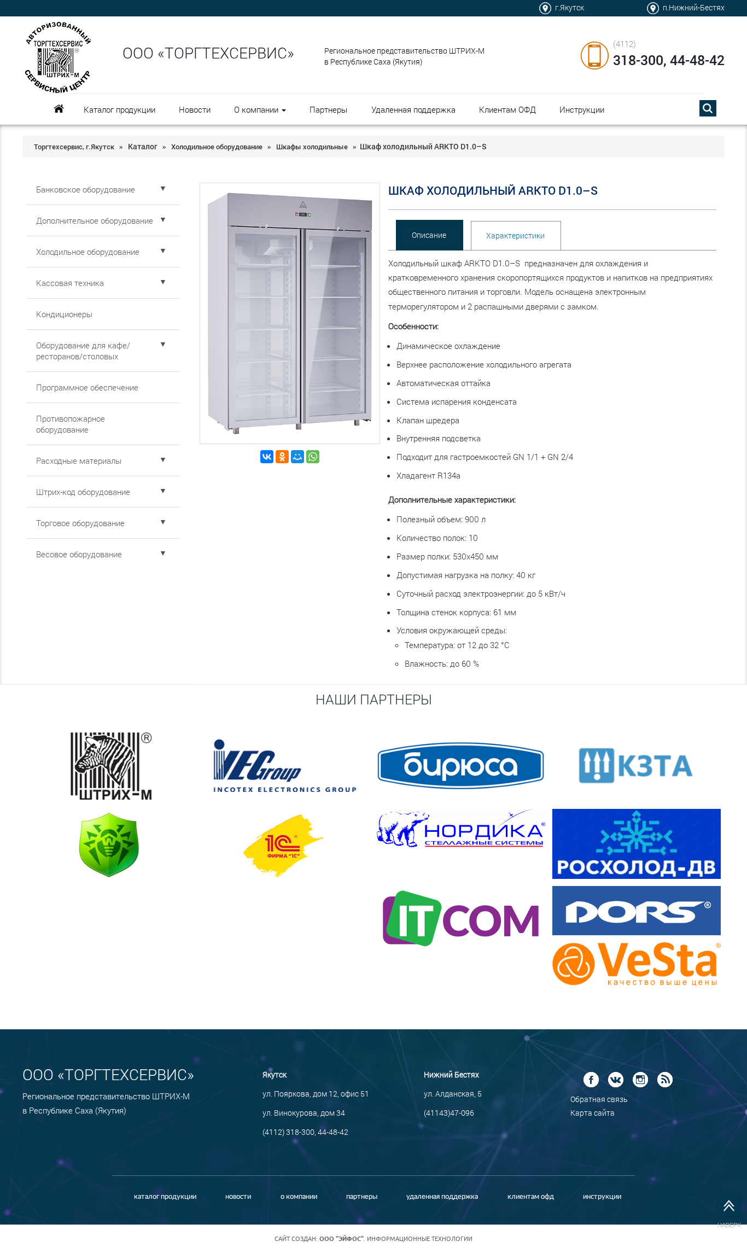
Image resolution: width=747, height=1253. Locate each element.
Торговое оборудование (101, 522)
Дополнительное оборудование (101, 220)
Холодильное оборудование (101, 251)
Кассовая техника (101, 282)
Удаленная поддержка (413, 109)
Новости (195, 109)
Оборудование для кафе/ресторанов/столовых (101, 350)
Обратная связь (599, 1099)
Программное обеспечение (87, 387)
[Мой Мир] (297, 456)
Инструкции (581, 109)
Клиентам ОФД (507, 109)
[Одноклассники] (282, 456)
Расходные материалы (101, 460)
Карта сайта (592, 1113)
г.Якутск (569, 7)
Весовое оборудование (101, 553)
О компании (257, 109)
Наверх (729, 1225)
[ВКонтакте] (266, 456)
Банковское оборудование (101, 189)
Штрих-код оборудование (101, 491)
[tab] (429, 235)
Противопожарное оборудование (70, 424)
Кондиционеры (64, 313)
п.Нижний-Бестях (694, 7)
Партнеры (328, 109)
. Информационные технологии (395, 1238)
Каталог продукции (119, 109)
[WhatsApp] (312, 456)
